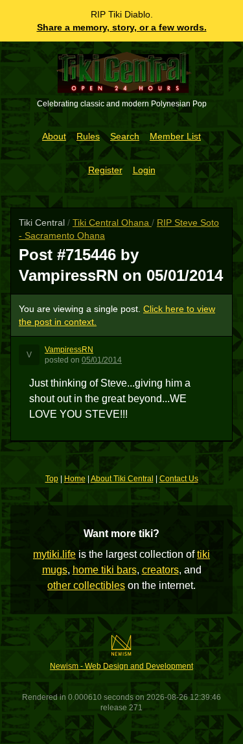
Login (144, 170)
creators (160, 569)
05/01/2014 (102, 360)
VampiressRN (69, 349)
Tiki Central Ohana (112, 222)
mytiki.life (54, 554)
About (54, 136)
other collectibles (86, 585)
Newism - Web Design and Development (121, 666)
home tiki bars (105, 569)
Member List (175, 136)
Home (75, 478)
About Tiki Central (122, 478)
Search (124, 136)
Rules (88, 136)
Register (105, 170)
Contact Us (178, 478)
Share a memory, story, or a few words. (122, 27)
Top (51, 478)
